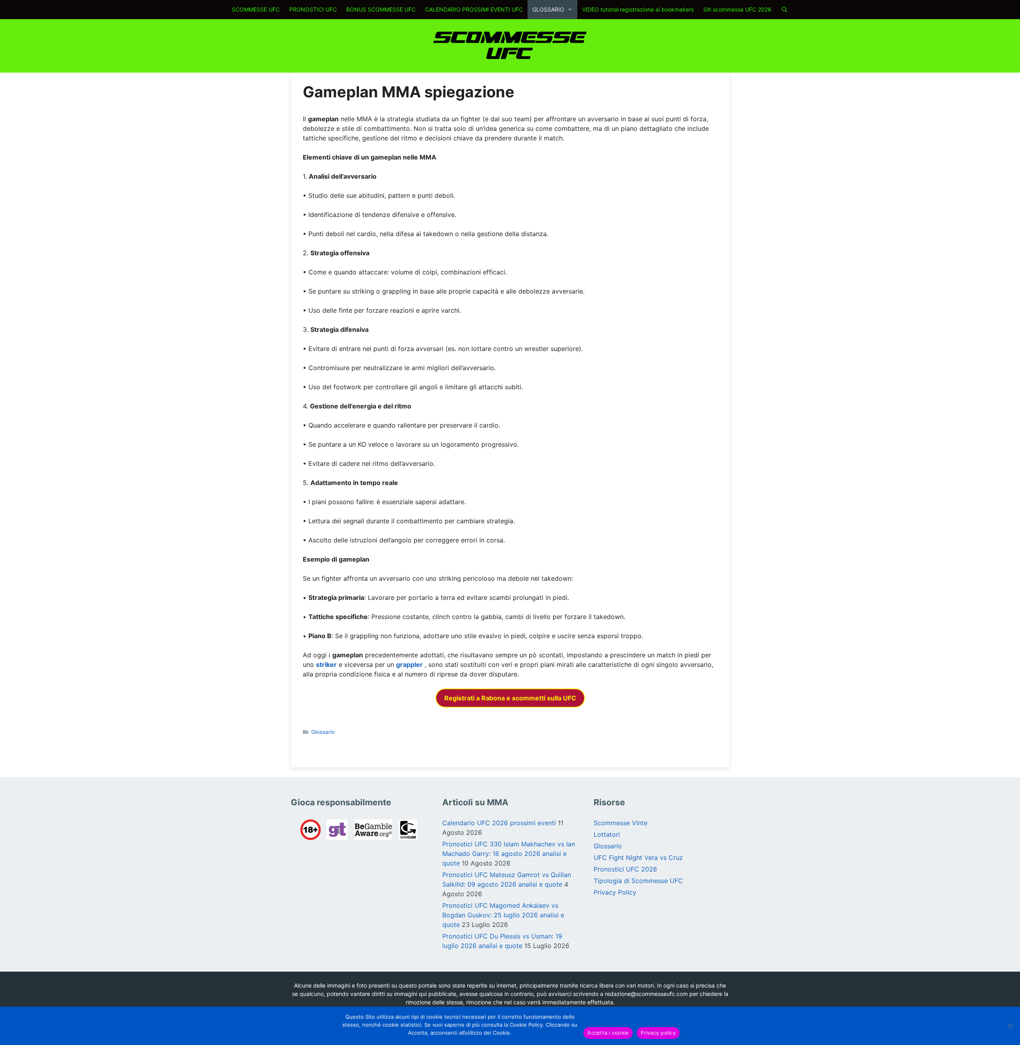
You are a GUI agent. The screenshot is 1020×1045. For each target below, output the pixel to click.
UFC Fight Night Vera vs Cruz (638, 858)
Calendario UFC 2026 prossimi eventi (499, 823)
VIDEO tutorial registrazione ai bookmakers (638, 9)
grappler (409, 664)
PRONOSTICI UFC (313, 9)
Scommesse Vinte (620, 823)
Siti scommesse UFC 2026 (737, 9)
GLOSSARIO (548, 9)
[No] (1010, 1026)
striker (326, 664)
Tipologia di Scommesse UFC (638, 881)
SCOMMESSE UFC (256, 9)
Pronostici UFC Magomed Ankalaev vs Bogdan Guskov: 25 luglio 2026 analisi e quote (503, 915)
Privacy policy (658, 1032)
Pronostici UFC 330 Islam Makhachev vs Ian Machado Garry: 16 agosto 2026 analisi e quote (508, 853)
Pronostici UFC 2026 (625, 869)
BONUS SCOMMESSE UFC (381, 9)
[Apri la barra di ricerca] (784, 9)
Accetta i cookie (608, 1032)
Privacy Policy (615, 892)
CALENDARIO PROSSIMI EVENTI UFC (474, 9)
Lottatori (607, 834)
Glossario (323, 732)
